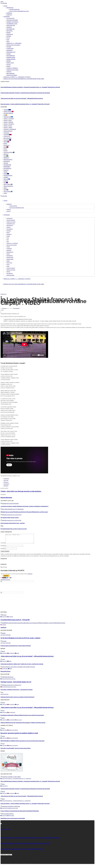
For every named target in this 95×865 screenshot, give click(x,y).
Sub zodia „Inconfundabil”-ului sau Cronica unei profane (16, 748)
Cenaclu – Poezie (8, 122)
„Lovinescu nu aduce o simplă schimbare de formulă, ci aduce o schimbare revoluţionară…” (25, 506)
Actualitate (10, 18)
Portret (5, 171)
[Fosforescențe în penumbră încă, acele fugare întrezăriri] (3, 641)
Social (9, 64)
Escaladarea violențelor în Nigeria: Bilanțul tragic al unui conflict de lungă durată (22, 715)
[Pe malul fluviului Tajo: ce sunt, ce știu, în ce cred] (2, 526)
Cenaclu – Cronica (9, 118)
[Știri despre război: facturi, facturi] (11, 514)
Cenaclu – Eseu (8, 120)
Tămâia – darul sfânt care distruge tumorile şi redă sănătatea (21, 491)
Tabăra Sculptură (12, 69)
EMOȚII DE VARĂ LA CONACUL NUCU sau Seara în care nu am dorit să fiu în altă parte (22, 740)
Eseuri (9, 32)
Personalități (11, 52)
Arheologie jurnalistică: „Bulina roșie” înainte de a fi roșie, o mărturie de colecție (22, 664)
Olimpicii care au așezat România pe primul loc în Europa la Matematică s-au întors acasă (24, 512)
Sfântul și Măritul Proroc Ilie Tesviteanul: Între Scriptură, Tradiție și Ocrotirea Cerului (23, 722)
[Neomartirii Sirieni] (18, 666)
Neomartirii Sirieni (5, 671)
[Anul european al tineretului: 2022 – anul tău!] (11, 520)
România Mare (11, 57)
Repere (9, 61)
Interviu (6, 154)
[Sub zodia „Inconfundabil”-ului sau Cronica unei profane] (3, 743)
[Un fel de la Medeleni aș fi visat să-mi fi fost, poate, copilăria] (3, 633)
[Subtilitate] (33, 623)
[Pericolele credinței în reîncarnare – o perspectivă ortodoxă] (11, 685)
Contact (9, 14)
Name (2, 545)
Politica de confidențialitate (19, 11)
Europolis (10, 34)
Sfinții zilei (10, 62)
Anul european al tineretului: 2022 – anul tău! (13, 523)
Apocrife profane (12, 20)
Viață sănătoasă (8, 191)
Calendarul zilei (12, 23)
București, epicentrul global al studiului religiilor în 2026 (19, 733)
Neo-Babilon (10, 73)
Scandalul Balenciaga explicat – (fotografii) (15, 620)
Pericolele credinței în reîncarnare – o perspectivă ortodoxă (16, 689)
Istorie (9, 46)
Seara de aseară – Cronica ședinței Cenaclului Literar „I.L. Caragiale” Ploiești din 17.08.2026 (25, 104)
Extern (9, 36)
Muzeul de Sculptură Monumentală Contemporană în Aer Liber (24, 78)
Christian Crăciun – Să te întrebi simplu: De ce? (16, 682)
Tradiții (9, 71)
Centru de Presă (12, 75)
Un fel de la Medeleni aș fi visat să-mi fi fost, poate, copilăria (20, 638)
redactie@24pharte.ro (5, 579)
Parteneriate (11, 55)
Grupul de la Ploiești (13, 45)
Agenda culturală (12, 21)
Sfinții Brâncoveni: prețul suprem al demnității (13, 818)
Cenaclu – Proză (8, 125)
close (2, 1)
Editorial (10, 30)
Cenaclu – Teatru (8, 127)
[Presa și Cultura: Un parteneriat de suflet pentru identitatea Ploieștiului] (10, 806)
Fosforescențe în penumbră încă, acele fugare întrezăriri (16, 645)
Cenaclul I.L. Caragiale (14, 43)
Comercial (6, 132)
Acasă (5, 5)
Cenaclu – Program (9, 124)
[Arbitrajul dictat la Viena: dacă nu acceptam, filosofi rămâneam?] (2, 692)
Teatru (5, 187)
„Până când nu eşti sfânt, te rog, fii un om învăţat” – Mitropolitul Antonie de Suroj (22, 98)
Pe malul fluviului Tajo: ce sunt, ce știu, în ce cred (13, 528)
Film (8, 39)
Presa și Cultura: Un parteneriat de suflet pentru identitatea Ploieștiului (20, 811)
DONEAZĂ (30, 573)
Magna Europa (11, 59)
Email (2, 548)
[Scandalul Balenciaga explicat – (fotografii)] (3, 615)
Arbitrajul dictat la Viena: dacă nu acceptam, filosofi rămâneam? (17, 697)
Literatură (10, 48)
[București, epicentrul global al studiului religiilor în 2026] (3, 728)
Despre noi (10, 7)
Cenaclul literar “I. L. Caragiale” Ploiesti (17, 77)
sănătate (6, 177)
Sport (8, 66)
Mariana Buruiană (6, 497)
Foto (8, 37)
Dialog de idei (7, 138)
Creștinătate (11, 25)
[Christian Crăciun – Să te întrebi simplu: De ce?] (7, 677)
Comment (3, 542)
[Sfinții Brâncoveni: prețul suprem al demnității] (7, 813)
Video (5, 193)
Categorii (7, 16)
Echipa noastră (14, 9)
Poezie (9, 53)
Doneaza (9, 13)
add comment (16, 308)
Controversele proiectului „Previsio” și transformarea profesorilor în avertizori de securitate (25, 92)
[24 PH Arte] (4, 3)
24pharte (4, 308)
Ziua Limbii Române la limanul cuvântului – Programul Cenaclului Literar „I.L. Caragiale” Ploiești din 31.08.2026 (30, 87)
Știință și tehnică (12, 68)
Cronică (9, 27)
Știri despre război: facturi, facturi (10, 517)
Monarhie (9, 50)
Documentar (10, 29)
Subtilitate (3, 627)
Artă (8, 41)
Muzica (6, 163)
